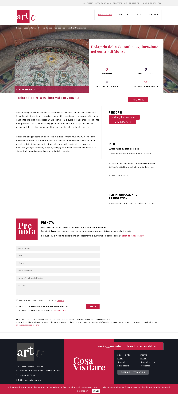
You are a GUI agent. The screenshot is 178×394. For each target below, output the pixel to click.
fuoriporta (145, 365)
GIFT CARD (124, 14)
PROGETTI (117, 3)
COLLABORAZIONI (132, 3)
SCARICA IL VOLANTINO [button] (133, 372)
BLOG (138, 14)
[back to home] (33, 16)
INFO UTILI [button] (138, 99)
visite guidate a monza (124, 117)
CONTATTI (153, 14)
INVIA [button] (92, 306)
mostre (143, 355)
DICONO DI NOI (149, 3)
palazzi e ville (124, 355)
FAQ (160, 3)
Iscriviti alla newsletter (141, 346)
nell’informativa (60, 310)
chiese (143, 358)
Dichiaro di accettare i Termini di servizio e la (41, 301)
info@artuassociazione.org (27, 325)
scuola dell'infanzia (122, 122)
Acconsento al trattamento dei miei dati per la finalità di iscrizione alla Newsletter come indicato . (43, 309)
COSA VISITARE (105, 14)
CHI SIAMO (88, 3)
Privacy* (60, 301)
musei (120, 358)
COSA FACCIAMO (103, 3)
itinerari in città (147, 362)
